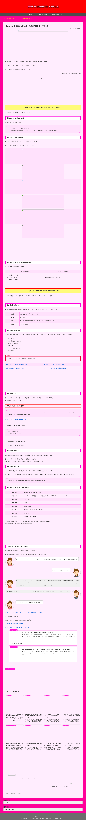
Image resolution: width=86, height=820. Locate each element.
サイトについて (51, 816)
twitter (45, 816)
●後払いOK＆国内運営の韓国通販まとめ (17, 364)
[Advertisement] (43, 91)
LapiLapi (18, 668)
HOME (33, 816)
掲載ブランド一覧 (38, 816)
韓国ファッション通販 (10, 668)
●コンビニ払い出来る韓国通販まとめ (54, 364)
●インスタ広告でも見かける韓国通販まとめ (17, 628)
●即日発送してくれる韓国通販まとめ (15, 419)
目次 (41, 78)
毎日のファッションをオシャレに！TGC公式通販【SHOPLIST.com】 (23, 612)
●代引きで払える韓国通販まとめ (15, 368)
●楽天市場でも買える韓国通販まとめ (15, 624)
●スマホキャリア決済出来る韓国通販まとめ (56, 368)
